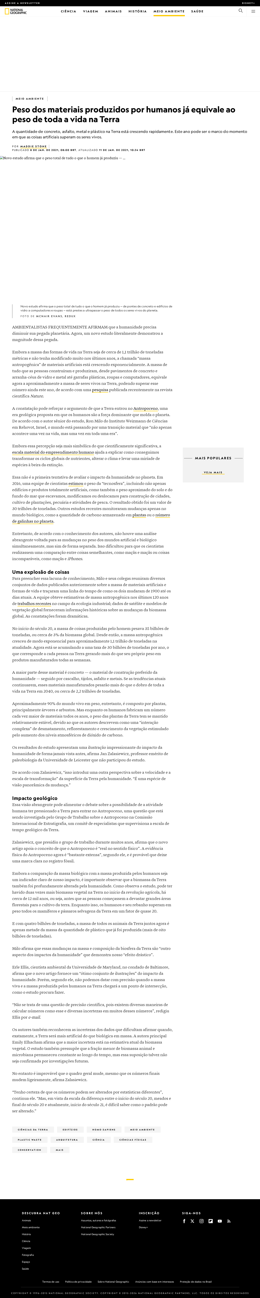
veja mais (213, 472)
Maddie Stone (33, 146)
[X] (192, 1222)
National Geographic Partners (98, 1227)
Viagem (26, 1248)
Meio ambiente (31, 1227)
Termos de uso (50, 1281)
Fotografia (28, 1254)
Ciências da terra (33, 1129)
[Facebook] (184, 1222)
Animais (26, 1220)
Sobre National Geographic (113, 1281)
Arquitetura (67, 1140)
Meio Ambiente (30, 98)
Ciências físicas (133, 1140)
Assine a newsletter (22, 3)
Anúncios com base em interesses (154, 1281)
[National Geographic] (7, 11)
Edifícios (70, 1129)
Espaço (26, 1261)
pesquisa (100, 390)
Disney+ (248, 3)
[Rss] (229, 1222)
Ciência (99, 1140)
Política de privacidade (78, 1281)
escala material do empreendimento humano (53, 452)
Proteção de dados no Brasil (196, 1281)
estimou (75, 484)
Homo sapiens (104, 1129)
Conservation (29, 1150)
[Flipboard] (211, 1222)
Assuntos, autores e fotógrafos (98, 1220)
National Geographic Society (97, 1234)
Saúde (25, 1268)
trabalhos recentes (34, 604)
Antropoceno (145, 409)
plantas (139, 515)
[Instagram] (201, 1222)
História (26, 1234)
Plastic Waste (30, 1140)
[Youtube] (220, 1222)
